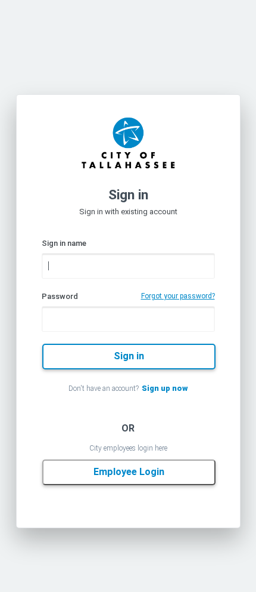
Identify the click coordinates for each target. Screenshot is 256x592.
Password (60, 296)
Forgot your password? (178, 296)
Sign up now (165, 388)
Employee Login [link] (128, 471)
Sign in (129, 356)
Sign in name (64, 243)
